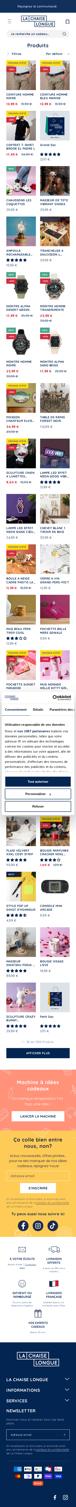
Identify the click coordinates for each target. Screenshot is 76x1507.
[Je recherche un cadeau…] (64, 34)
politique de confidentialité (52, 1202)
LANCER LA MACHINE (38, 1116)
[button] (9, 21)
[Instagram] (38, 1226)
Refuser (38, 806)
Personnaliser (35, 794)
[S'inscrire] (64, 1434)
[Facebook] (23, 1226)
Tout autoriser (38, 781)
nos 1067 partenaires (33, 731)
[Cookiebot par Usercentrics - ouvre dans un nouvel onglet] (53, 698)
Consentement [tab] (16, 709)
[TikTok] (52, 1226)
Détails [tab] (38, 709)
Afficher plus (38, 1053)
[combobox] (38, 34)
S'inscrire (38, 1188)
